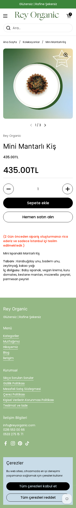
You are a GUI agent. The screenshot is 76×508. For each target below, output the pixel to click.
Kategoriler (11, 336)
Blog (6, 352)
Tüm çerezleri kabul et (38, 486)
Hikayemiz (10, 347)
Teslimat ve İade (15, 405)
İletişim (8, 358)
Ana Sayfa (10, 42)
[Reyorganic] (37, 16)
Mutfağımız (11, 341)
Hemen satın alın (38, 217)
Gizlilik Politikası (14, 383)
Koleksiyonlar (31, 42)
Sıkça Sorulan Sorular (18, 378)
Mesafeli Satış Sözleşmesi (22, 389)
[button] (68, 16)
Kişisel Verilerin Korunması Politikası (28, 400)
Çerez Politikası (14, 394)
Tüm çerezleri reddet (38, 497)
